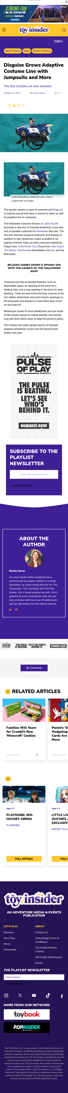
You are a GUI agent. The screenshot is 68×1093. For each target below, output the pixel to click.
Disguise (58, 209)
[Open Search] (64, 30)
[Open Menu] (4, 30)
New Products (13, 50)
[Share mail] (55, 41)
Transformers (24, 250)
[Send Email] (16, 609)
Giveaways (10, 949)
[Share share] (61, 41)
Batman (50, 250)
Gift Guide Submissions (48, 957)
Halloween (42, 231)
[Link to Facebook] (61, 996)
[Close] (66, 2)
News (27, 50)
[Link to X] (20, 995)
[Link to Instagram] (6, 995)
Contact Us (41, 932)
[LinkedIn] (10, 609)
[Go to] (24, 712)
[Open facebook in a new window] (23, 105)
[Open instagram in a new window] (19, 105)
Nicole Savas (39, 93)
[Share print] (58, 41)
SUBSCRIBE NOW (22, 485)
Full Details (24, 859)
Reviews (9, 932)
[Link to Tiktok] (48, 995)
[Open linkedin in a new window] (14, 105)
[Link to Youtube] (34, 995)
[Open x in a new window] (9, 105)
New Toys (9, 938)
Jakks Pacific (51, 223)
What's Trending (42, 50)
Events (39, 963)
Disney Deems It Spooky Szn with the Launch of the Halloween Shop (34, 268)
